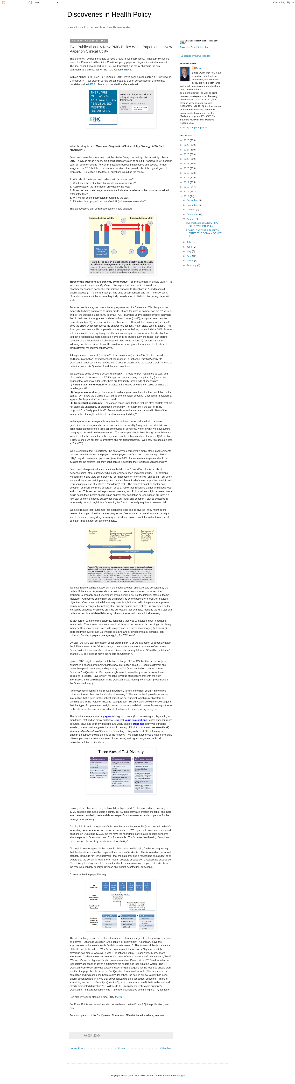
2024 (187, 149)
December (193, 200)
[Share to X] (92, 1035)
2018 (187, 177)
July (189, 242)
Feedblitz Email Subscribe (194, 47)
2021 (187, 163)
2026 (187, 140)
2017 (187, 182)
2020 (187, 168)
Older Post (166, 1048)
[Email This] (85, 1035)
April (189, 256)
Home (121, 1048)
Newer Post (77, 1048)
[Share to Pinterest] (98, 1035)
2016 (187, 186)
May (189, 251)
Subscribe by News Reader (195, 55)
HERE (127, 69)
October (191, 209)
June (190, 246)
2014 (187, 196)
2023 (187, 154)
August (191, 219)
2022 (187, 158)
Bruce (198, 68)
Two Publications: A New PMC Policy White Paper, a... (202, 224)
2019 (187, 172)
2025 (187, 144)
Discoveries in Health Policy (109, 14)
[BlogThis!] (88, 1035)
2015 (187, 191)
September (193, 214)
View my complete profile (193, 127)
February (192, 265)
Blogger (181, 1075)
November (193, 205)
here (157, 377)
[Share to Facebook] (95, 1035)
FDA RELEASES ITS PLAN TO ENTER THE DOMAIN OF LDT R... (204, 233)
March (190, 260)
